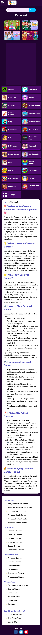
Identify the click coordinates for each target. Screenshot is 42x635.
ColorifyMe (12, 622)
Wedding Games (15, 542)
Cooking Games (14, 538)
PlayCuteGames (15, 614)
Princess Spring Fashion (18, 511)
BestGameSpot (14, 618)
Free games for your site (18, 585)
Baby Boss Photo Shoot (18, 503)
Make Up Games (15, 534)
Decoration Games (16, 550)
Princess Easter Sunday (18, 519)
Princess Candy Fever (17, 515)
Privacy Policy (13, 596)
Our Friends (13, 600)
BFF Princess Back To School (20, 507)
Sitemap (11, 604)
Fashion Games (14, 562)
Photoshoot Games (16, 577)
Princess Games (15, 558)
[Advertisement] (21, 64)
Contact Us (12, 593)
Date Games (13, 569)
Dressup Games (14, 565)
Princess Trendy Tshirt (17, 522)
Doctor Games (14, 546)
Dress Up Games (15, 531)
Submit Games (14, 589)
